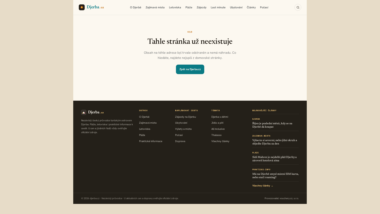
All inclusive (218, 129)
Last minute (218, 7)
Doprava (180, 141)
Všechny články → (262, 185)
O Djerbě (135, 7)
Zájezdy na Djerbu (185, 116)
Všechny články (220, 141)
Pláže (188, 7)
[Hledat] (297, 7)
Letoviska (175, 7)
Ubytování (236, 7)
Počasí (264, 7)
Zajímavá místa (155, 7)
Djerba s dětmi (219, 116)
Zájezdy (201, 7)
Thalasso (216, 135)
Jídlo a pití (217, 122)
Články (251, 7)
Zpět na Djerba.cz (190, 69)
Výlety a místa (183, 129)
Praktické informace (150, 141)
